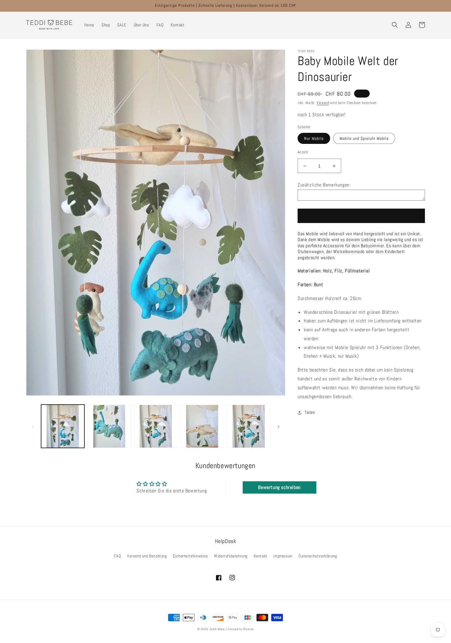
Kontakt (261, 556)
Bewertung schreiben (279, 487)
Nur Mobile (314, 138)
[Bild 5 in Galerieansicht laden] (248, 426)
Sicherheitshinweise (190, 556)
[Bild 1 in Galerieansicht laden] (62, 426)
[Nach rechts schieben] (278, 426)
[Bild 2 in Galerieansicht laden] (109, 426)
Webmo (248, 629)
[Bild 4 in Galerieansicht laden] (202, 426)
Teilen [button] (310, 412)
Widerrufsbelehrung (231, 556)
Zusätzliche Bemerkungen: (324, 185)
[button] (395, 25)
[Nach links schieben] (33, 426)
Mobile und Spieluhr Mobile (364, 138)
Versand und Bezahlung (147, 556)
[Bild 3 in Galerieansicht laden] (155, 426)
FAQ (117, 556)
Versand (323, 102)
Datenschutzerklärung (318, 556)
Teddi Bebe (217, 629)
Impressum (282, 556)
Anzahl (303, 152)
